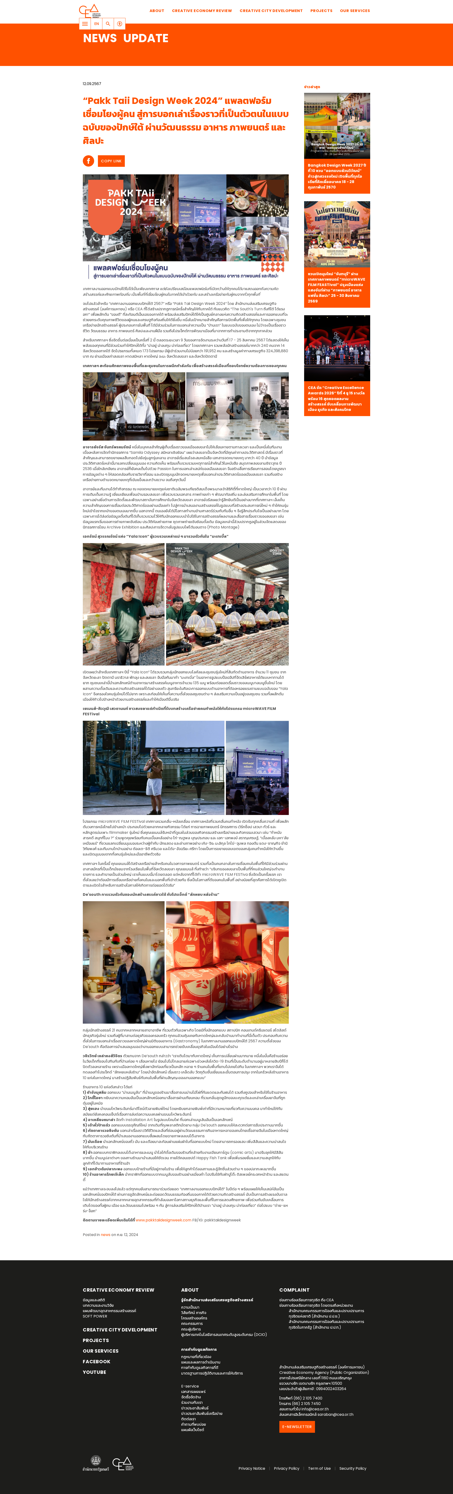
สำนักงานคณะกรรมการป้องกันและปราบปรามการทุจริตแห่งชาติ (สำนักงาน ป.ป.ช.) (326, 1313)
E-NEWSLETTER (297, 1426)
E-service (190, 1386)
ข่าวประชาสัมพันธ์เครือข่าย (201, 1413)
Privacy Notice (252, 1468)
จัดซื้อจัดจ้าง (191, 1397)
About (157, 10)
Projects (321, 10)
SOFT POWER (95, 1316)
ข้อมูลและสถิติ (94, 1300)
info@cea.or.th (315, 1409)
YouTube (94, 1372)
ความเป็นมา (190, 1307)
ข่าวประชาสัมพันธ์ (195, 1408)
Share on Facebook (88, 161)
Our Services (355, 10)
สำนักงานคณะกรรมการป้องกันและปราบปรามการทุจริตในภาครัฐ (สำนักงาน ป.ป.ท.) (326, 1324)
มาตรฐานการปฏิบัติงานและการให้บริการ (212, 1373)
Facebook (96, 1361)
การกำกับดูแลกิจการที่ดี (199, 1367)
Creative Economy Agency (91, 11)
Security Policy (353, 1468)
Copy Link (111, 161)
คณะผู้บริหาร (191, 1329)
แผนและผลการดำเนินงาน (200, 1362)
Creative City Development (271, 10)
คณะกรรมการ (192, 1323)
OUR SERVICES (101, 1351)
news (105, 1234)
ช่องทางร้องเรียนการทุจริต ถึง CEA (306, 1300)
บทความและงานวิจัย (98, 1305)
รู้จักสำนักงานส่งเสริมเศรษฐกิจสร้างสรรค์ (217, 1300)
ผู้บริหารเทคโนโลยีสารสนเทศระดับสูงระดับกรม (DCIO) (224, 1334)
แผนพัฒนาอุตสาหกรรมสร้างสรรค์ (109, 1311)
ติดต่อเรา (188, 1419)
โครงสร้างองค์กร (194, 1318)
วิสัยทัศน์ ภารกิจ (193, 1312)
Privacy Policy (286, 1468)
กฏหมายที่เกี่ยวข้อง (196, 1356)
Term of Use (319, 1468)
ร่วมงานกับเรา (192, 1402)
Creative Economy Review (202, 10)
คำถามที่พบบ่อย (193, 1424)
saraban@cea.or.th (335, 1414)
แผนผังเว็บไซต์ (192, 1430)
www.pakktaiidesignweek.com (163, 1220)
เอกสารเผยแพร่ (193, 1391)
